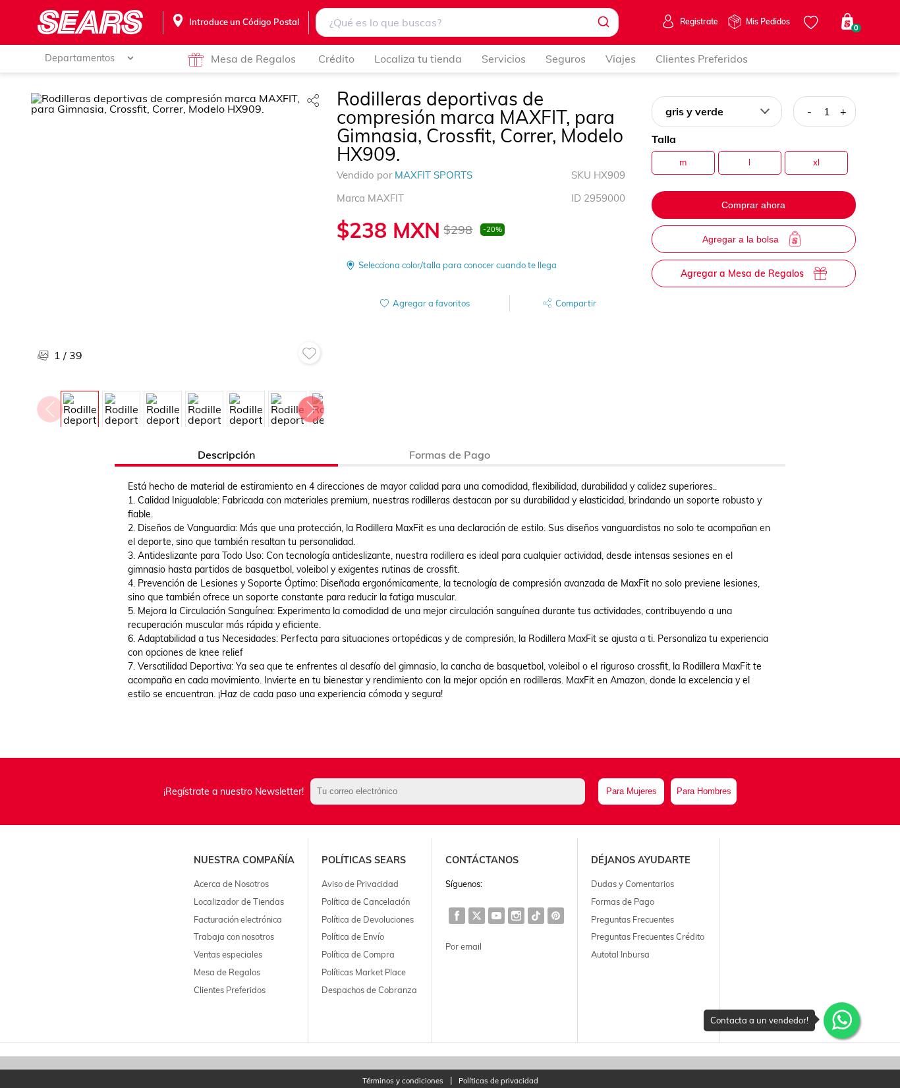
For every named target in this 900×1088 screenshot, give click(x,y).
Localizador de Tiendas (239, 901)
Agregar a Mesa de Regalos (742, 273)
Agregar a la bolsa (740, 239)
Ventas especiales (228, 954)
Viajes (620, 58)
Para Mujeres (631, 791)
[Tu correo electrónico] (451, 791)
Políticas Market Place (364, 972)
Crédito (336, 58)
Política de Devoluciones (368, 919)
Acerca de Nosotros (231, 883)
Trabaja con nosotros (234, 936)
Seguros (566, 58)
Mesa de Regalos (253, 58)
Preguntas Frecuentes (632, 919)
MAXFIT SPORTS (433, 175)
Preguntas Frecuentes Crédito (647, 936)
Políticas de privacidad (498, 1081)
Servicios (504, 58)
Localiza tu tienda (418, 58)
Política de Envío (353, 936)
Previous (49, 406)
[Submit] (602, 22)
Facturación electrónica (238, 919)
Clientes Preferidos (702, 58)
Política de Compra (358, 954)
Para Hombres (704, 791)
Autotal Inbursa (620, 954)
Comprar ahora (753, 205)
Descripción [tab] (226, 454)
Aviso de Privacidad (360, 883)
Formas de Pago (622, 901)
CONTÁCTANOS (482, 860)
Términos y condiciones (402, 1081)
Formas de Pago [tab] (449, 454)
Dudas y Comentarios (632, 883)
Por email (463, 946)
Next (310, 406)
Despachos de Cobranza (369, 990)
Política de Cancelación (366, 901)
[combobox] (467, 22)
